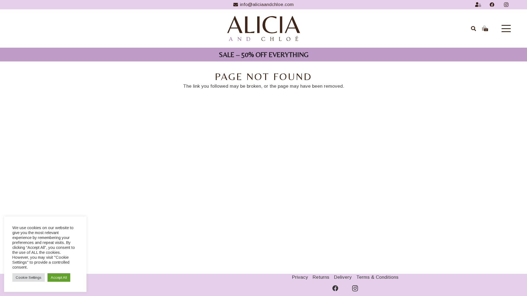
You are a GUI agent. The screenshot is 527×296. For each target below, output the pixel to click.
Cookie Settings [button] (28, 277)
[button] (506, 28)
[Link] (478, 4)
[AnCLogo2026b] (263, 28)
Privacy (300, 277)
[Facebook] (492, 4)
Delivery (343, 277)
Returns (321, 277)
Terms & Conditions (377, 277)
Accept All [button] (59, 277)
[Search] (473, 28)
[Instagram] (506, 4)
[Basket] (485, 28)
